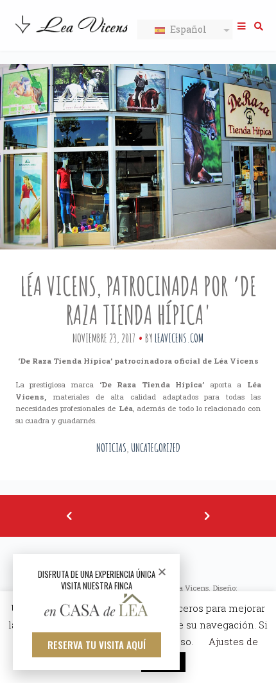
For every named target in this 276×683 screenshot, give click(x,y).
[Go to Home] (72, 34)
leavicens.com (179, 338)
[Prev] (69, 516)
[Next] (207, 516)
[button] (96, 644)
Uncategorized (155, 447)
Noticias (111, 447)
